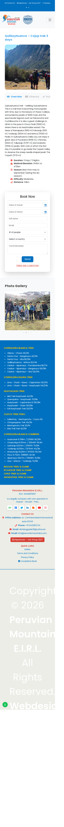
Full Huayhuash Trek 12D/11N (20, 408)
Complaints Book (28, 561)
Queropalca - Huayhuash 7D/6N (22, 399)
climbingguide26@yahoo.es (32, 529)
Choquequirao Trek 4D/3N (19, 422)
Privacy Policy (27, 557)
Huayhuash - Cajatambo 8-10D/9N (23, 402)
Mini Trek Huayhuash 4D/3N (20, 396)
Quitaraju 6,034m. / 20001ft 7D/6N (23, 445)
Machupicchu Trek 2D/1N (18, 425)
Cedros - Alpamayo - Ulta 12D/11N (23, 371)
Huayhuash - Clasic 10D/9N (20, 405)
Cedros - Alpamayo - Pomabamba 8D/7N (27, 365)
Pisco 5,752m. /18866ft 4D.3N (21, 455)
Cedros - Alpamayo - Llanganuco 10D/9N (26, 368)
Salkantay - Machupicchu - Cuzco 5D (25, 419)
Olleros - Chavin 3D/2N (18, 353)
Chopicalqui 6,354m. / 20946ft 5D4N (24, 442)
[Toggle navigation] (50, 19)
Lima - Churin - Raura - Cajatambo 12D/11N (27, 382)
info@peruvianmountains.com (32, 533)
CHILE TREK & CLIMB (15, 473)
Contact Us (10, 3)
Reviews (47, 3)
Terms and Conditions (27, 553)
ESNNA (27, 549)
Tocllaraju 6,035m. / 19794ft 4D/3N (23, 448)
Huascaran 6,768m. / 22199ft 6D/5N (24, 439)
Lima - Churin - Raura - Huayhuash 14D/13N (27, 385)
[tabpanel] (27, 144)
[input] (25, 205)
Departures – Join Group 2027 (29, 3)
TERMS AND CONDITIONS (27, 265)
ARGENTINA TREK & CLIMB (18, 477)
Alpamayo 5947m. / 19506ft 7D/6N (23, 458)
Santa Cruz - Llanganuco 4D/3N (22, 356)
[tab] (13, 96)
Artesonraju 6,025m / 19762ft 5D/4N (24, 451)
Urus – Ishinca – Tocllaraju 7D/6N (22, 461)
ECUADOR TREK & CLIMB (17, 470)
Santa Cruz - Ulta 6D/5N (18, 359)
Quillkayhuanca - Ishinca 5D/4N (22, 362)
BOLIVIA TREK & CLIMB (16, 466)
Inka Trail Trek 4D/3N (16, 428)
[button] (24, 333)
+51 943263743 (29, 525)
